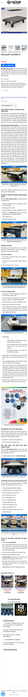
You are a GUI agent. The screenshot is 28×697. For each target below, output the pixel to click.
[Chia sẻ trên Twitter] (7, 107)
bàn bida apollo (23, 101)
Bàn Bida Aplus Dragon (7, 141)
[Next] (6, 34)
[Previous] (2, 34)
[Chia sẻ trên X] (5, 107)
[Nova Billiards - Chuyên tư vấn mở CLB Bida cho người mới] (14, 2)
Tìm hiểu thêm (14, 622)
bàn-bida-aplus (7, 103)
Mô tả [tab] (2, 114)
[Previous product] (5, 75)
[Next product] (2, 75)
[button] (2, 2)
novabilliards (19, 103)
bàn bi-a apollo (16, 101)
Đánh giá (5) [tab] (4, 117)
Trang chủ (4, 68)
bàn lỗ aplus (11, 102)
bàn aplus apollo (12, 99)
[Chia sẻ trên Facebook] (2, 107)
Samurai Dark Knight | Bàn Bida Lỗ (14, 618)
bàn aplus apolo (19, 99)
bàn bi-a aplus (9, 101)
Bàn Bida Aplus (17, 69)
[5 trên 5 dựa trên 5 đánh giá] (14, 78)
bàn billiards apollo (5, 102)
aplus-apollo (5, 99)
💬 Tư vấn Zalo (8, 82)
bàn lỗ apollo (17, 102)
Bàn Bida (9, 69)
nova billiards (14, 103)
